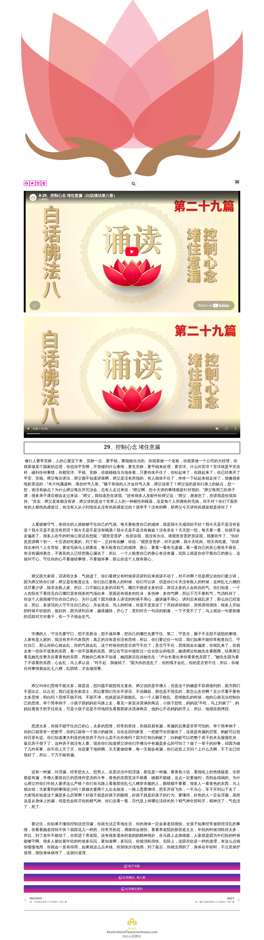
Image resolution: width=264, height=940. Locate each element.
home (132, 928)
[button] (27, 183)
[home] (132, 921)
